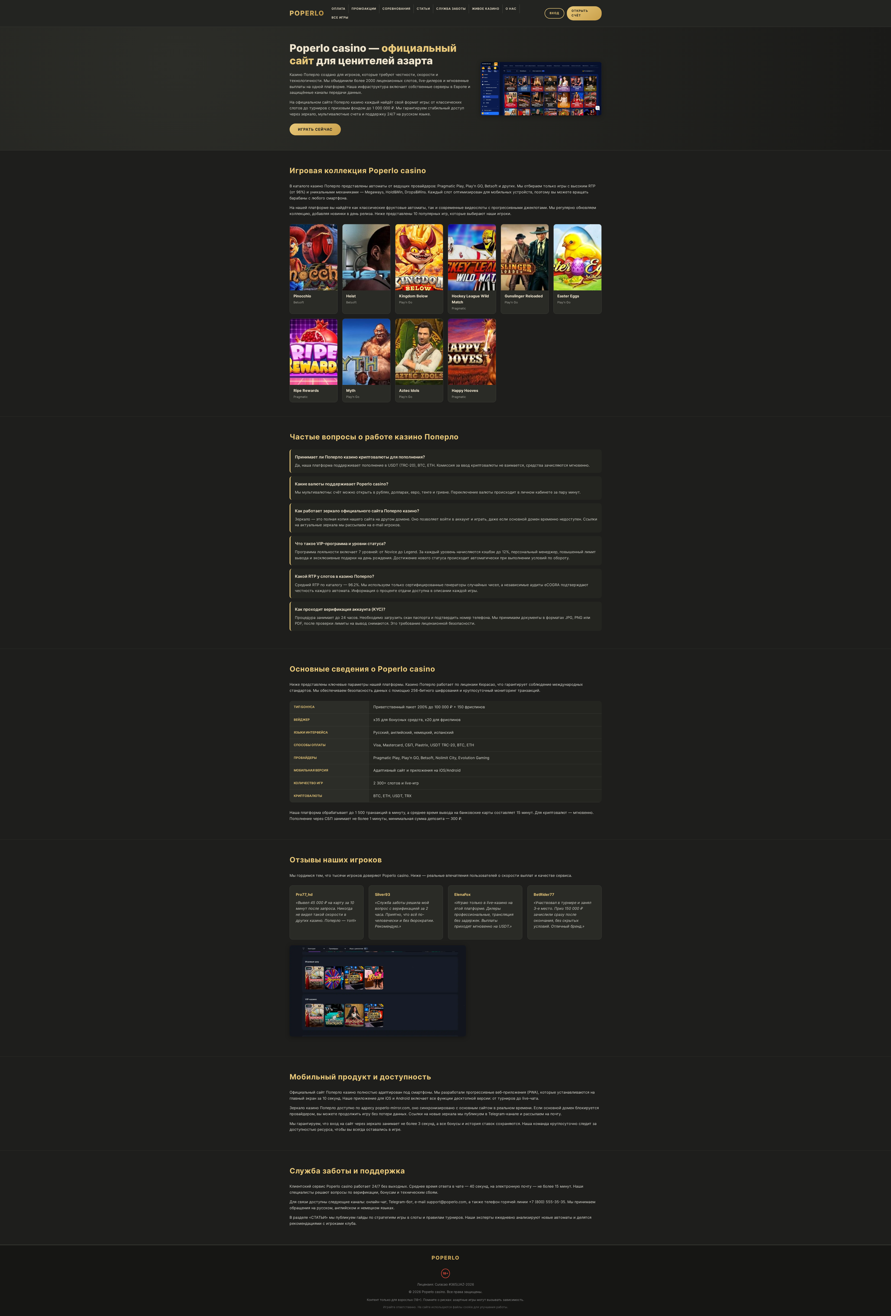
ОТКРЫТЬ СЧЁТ (579, 13)
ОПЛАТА (338, 8)
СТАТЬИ (423, 8)
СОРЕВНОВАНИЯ (396, 8)
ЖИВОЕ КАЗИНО (485, 8)
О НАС (511, 8)
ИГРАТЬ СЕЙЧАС (315, 129)
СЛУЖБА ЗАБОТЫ (451, 8)
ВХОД (554, 13)
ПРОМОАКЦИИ (364, 8)
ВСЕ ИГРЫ (340, 17)
